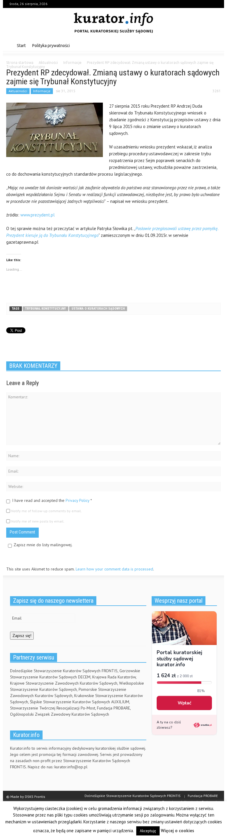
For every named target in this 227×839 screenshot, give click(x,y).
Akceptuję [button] (148, 830)
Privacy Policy (77, 500)
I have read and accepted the (52, 500)
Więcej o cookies (177, 830)
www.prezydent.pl (37, 215)
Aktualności (18, 91)
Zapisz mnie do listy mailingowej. (43, 544)
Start (21, 45)
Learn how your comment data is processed (114, 569)
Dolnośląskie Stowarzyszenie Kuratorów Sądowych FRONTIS (133, 795)
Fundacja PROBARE (203, 795)
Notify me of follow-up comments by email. (46, 511)
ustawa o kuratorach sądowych (98, 309)
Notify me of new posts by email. (37, 521)
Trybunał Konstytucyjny (45, 309)
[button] (215, 45)
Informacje (42, 91)
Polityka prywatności (51, 45)
